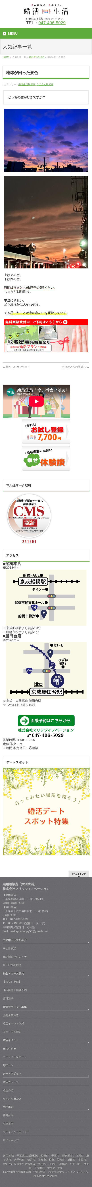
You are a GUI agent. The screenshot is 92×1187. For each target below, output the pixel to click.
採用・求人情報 (12, 1031)
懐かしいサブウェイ (16, 366)
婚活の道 (8, 1090)
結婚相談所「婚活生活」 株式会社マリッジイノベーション (53, 1172)
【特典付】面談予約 (15, 990)
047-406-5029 (52, 22)
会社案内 (8, 1107)
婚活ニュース (11, 1082)
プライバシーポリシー (16, 1132)
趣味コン (8, 1065)
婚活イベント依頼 (13, 1023)
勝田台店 (8, 1115)
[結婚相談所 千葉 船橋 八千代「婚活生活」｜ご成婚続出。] (46, 10)
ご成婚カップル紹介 (15, 940)
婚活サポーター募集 (15, 1006)
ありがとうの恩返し (75, 366)
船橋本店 (8, 1123)
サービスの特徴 (12, 965)
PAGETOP (79, 873)
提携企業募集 (11, 1015)
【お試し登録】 (12, 981)
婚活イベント (11, 1040)
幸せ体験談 (9, 948)
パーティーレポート (15, 1056)
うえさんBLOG (44, 84)
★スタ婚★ (9, 1048)
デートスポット (12, 1073)
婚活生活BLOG (26, 84)
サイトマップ (11, 1140)
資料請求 (8, 998)
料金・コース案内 (13, 973)
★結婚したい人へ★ (15, 956)
